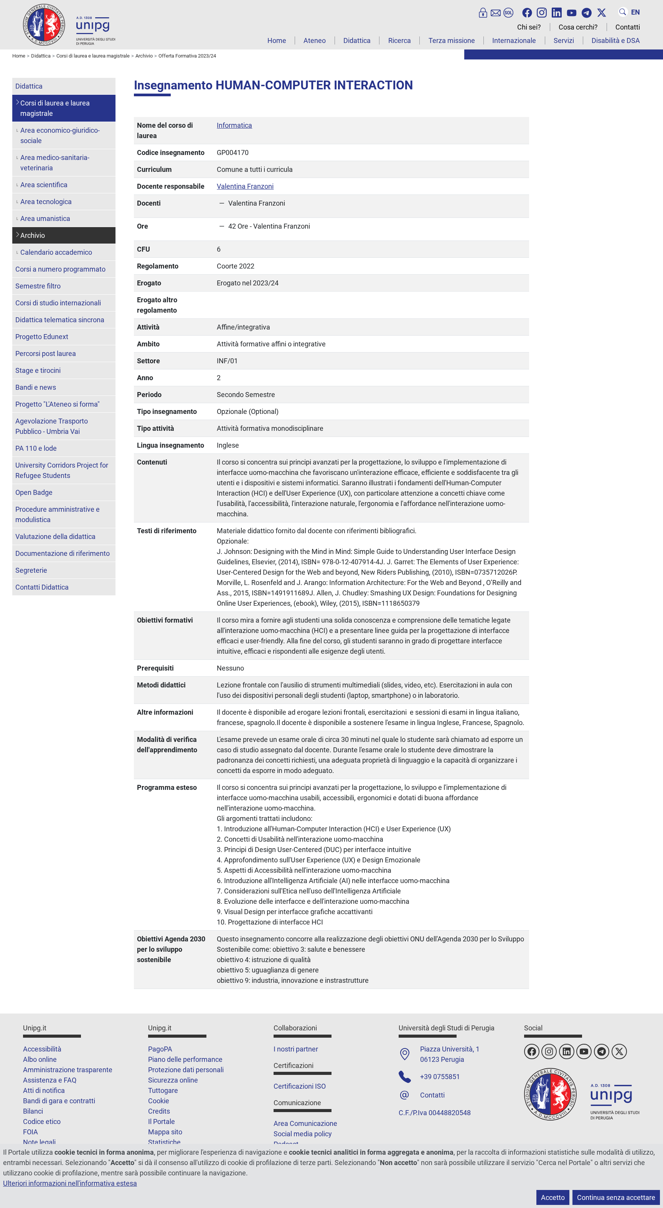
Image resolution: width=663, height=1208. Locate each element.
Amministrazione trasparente (67, 1070)
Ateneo (314, 40)
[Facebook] (527, 12)
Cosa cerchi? (578, 27)
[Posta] (496, 12)
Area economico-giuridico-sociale (60, 135)
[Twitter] (602, 12)
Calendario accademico (56, 252)
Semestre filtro (38, 286)
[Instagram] (542, 12)
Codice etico (42, 1121)
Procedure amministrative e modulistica (57, 514)
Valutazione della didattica (55, 536)
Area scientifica (44, 185)
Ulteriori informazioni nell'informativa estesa (70, 1183)
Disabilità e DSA (616, 40)
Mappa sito (165, 1132)
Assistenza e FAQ (49, 1080)
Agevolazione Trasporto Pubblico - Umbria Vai (51, 426)
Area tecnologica (46, 202)
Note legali (39, 1142)
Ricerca (399, 40)
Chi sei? (529, 27)
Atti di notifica (44, 1090)
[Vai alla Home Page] (69, 24)
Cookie (158, 1101)
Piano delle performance (185, 1059)
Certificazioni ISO (300, 1086)
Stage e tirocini (38, 370)
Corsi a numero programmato (60, 269)
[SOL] (508, 12)
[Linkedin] (557, 12)
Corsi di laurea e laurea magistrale (55, 108)
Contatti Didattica (42, 587)
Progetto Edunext (41, 337)
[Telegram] (587, 12)
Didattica (357, 40)
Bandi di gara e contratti (59, 1101)
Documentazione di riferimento (62, 553)
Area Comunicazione (305, 1123)
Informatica (234, 125)
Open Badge (34, 492)
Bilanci (33, 1111)
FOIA (30, 1132)
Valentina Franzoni (245, 186)
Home (276, 40)
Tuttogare (163, 1090)
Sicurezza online (173, 1080)
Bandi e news (35, 387)
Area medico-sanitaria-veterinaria (54, 162)
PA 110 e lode (36, 448)
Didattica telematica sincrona (59, 320)
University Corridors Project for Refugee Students (61, 470)
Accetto (553, 1197)
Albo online (40, 1059)
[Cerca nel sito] (623, 12)
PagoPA (160, 1049)
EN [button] (635, 12)
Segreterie (31, 570)
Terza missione (452, 40)
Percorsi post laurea (45, 353)
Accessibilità (42, 1049)
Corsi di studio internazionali (58, 303)
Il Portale (161, 1121)
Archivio (32, 235)
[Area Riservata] (483, 12)
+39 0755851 (440, 1077)
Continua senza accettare (616, 1197)
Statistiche (164, 1142)
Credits (159, 1111)
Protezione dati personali (186, 1070)
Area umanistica (45, 218)
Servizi (564, 40)
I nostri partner (296, 1049)
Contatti (627, 27)
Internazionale (514, 40)
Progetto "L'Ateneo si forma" (57, 404)
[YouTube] (572, 12)
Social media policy (303, 1134)
